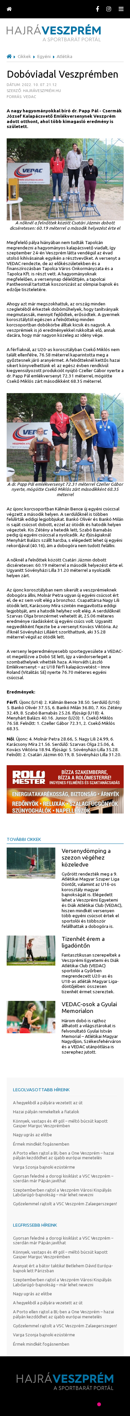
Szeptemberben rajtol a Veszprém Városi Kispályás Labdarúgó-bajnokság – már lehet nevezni (62, 1192)
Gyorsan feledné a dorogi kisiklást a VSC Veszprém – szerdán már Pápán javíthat (63, 1178)
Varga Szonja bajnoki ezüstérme (44, 1167)
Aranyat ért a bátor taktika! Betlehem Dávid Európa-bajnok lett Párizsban (63, 1268)
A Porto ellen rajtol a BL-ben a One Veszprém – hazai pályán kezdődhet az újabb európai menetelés (63, 1155)
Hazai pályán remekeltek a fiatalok (46, 1111)
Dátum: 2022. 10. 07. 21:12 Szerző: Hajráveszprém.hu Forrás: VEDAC (34, 90)
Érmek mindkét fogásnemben (41, 1144)
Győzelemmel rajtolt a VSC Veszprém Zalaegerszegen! (65, 1203)
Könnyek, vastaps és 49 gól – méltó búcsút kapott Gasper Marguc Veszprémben (60, 1123)
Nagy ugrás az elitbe (32, 1134)
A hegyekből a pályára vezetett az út (48, 1102)
